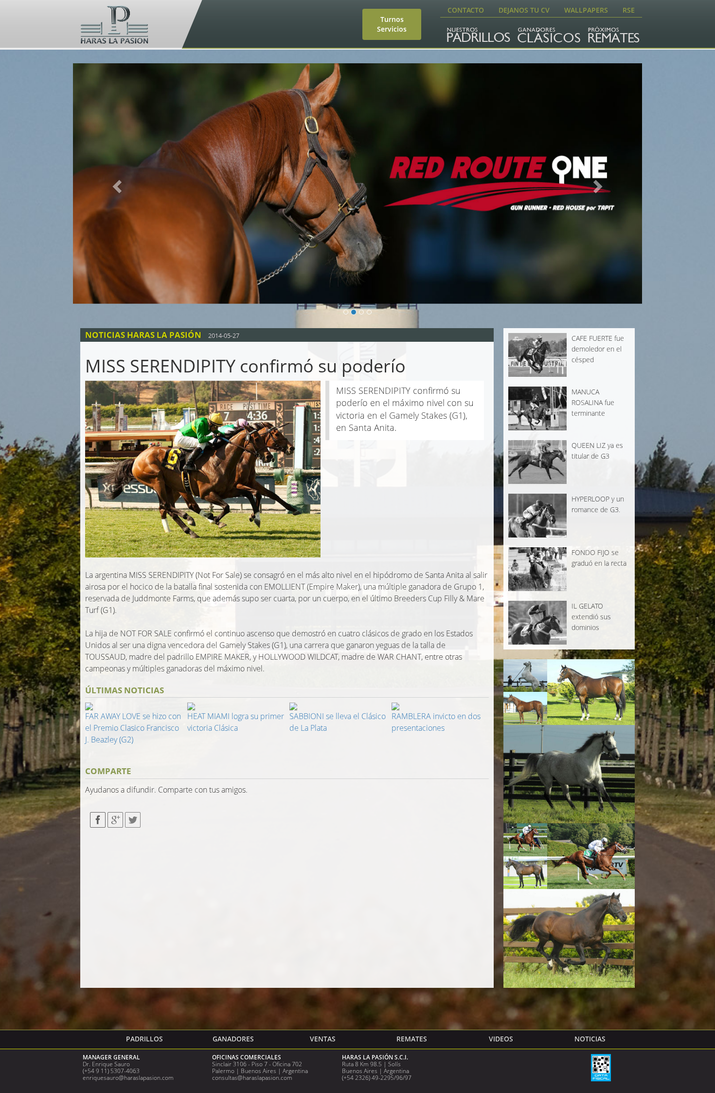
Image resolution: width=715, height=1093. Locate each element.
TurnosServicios (392, 24)
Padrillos (144, 1038)
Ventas (323, 1038)
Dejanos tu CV (524, 10)
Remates (411, 1038)
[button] (116, 183)
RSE (629, 10)
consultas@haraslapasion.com (252, 1078)
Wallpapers (586, 10)
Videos (501, 1038)
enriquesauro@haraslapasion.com (128, 1078)
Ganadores (233, 1038)
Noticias (590, 1038)
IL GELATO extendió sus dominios (591, 616)
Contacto (465, 10)
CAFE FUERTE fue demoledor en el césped (598, 349)
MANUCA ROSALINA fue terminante (593, 402)
